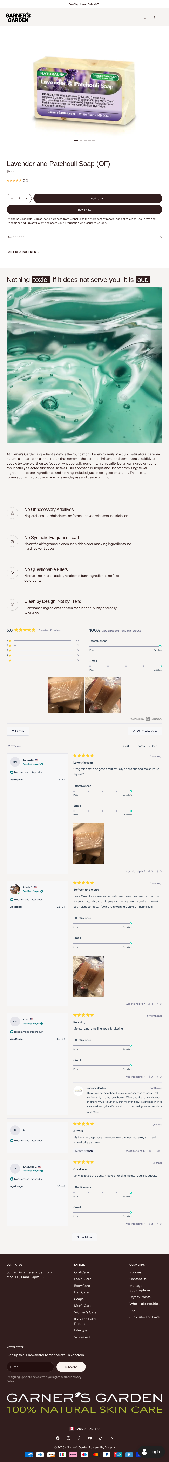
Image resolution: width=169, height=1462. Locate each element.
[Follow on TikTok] (101, 1438)
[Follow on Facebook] (58, 1438)
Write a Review (149, 732)
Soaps (79, 1299)
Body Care (82, 1286)
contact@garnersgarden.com (29, 1272)
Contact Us (138, 1279)
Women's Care (85, 1312)
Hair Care (81, 1292)
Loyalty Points (140, 1297)
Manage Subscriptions (140, 1288)
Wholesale (82, 1337)
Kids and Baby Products (85, 1321)
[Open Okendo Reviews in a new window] (146, 719)
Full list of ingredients (23, 251)
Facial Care (82, 1279)
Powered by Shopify (102, 1447)
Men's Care (82, 1306)
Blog (132, 1310)
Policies (135, 1272)
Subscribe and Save (144, 1317)
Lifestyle (80, 1330)
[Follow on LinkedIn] (111, 1438)
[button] (43, 640)
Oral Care (81, 1272)
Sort (126, 746)
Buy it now (84, 209)
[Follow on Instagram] (68, 1438)
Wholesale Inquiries (144, 1304)
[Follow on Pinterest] (79, 1438)
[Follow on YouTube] (90, 1438)
